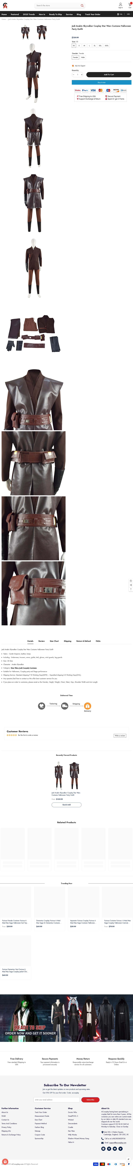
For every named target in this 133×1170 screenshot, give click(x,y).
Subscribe (90, 1100)
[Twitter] (120, 1149)
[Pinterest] (109, 1149)
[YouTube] (115, 1149)
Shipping (67, 641)
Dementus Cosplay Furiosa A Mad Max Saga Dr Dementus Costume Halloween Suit (48, 922)
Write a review (120, 735)
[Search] (60, 5)
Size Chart (54, 641)
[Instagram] (103, 1149)
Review (42, 641)
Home (4, 19)
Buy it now (101, 82)
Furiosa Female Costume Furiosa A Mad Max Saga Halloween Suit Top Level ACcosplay (14, 922)
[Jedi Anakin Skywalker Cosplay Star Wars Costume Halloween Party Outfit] (66, 776)
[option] (66, 785)
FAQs (98, 641)
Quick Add (66, 805)
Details (30, 641)
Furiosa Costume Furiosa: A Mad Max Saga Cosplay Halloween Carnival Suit (117, 922)
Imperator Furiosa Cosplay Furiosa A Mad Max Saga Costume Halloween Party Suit (83, 922)
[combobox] (57, 5)
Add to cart (109, 74)
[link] (12, 862)
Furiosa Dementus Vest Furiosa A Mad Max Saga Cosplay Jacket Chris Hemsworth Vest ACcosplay (15, 970)
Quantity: (75, 70)
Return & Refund (83, 641)
